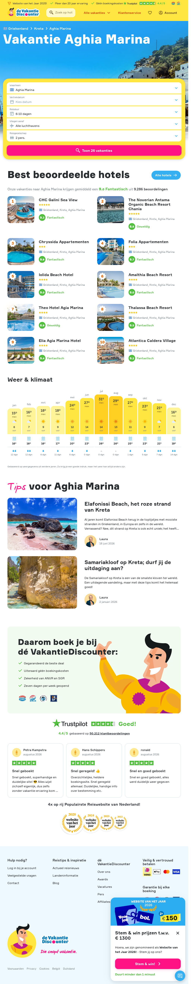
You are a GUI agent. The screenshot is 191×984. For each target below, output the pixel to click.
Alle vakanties (94, 13)
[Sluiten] (177, 933)
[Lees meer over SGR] (178, 3)
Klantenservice (129, 13)
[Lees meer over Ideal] (43, 698)
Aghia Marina (60, 28)
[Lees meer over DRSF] (53, 698)
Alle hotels (163, 175)
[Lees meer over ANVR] (173, 3)
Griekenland (18, 28)
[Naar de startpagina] (23, 13)
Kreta (38, 28)
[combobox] (60, 12)
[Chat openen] (180, 976)
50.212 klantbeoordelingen (110, 733)
